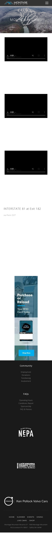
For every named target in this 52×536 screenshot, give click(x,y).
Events (30, 517)
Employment (26, 372)
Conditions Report (26, 403)
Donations (26, 375)
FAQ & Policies (26, 409)
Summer (21, 517)
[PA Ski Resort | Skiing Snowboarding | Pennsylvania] (16, 3)
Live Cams (22, 520)
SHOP (32, 520)
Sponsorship (26, 406)
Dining (40, 517)
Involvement (26, 381)
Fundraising (26, 378)
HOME (12, 517)
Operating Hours (26, 400)
